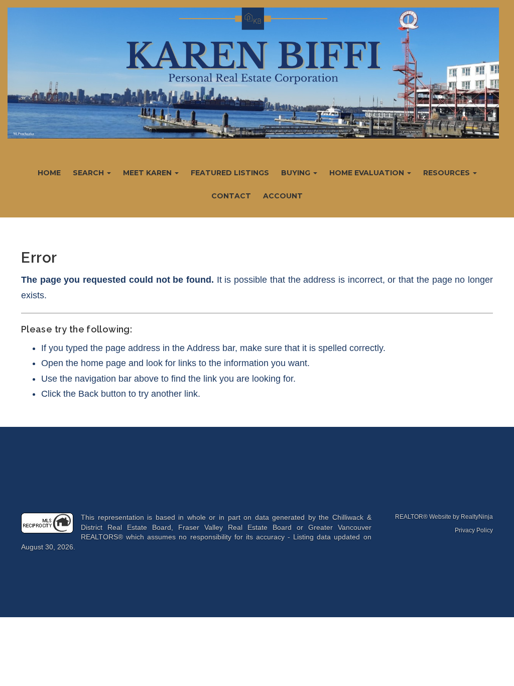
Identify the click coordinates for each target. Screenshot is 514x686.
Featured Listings (230, 172)
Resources (447, 172)
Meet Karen (148, 172)
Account (283, 195)
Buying (296, 172)
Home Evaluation (367, 172)
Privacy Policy (474, 530)
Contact (231, 195)
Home (49, 172)
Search (89, 172)
